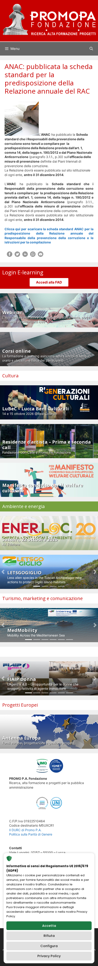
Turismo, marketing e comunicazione (42, 598)
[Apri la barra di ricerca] (91, 49)
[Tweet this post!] (17, 256)
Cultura (10, 376)
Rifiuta (49, 935)
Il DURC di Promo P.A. (25, 830)
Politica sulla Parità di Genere (30, 834)
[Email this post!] (40, 256)
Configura (49, 946)
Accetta (49, 925)
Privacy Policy (49, 956)
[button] (3, 572)
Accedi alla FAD (49, 282)
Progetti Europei (20, 705)
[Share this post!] (9, 256)
